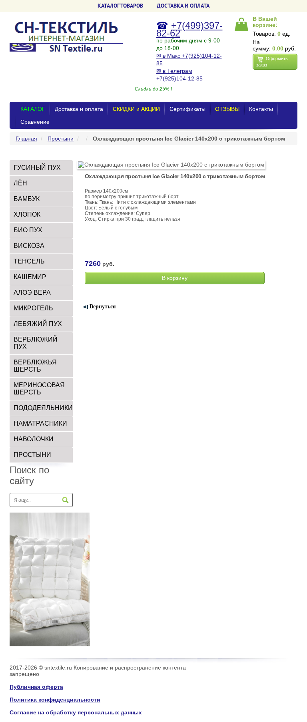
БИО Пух (28, 230)
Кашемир (30, 277)
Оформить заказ (272, 61)
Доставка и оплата (79, 109)
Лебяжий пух (38, 323)
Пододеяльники (43, 407)
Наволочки (34, 439)
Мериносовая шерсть (39, 389)
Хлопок (27, 214)
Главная (26, 138)
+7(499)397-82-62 (189, 29)
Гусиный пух (37, 167)
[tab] (41, 167)
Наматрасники (40, 423)
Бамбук (27, 198)
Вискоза (29, 245)
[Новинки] (50, 579)
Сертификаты (187, 109)
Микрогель (33, 308)
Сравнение (35, 122)
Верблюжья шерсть (35, 366)
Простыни (61, 138)
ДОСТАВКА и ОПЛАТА (183, 5)
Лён (20, 183)
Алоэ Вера (32, 292)
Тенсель (29, 261)
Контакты (261, 109)
